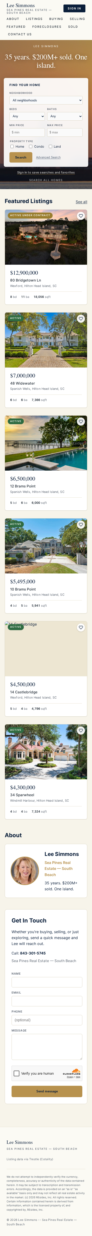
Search (21, 157)
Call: (29, 953)
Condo (39, 146)
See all (81, 202)
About (13, 19)
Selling (77, 19)
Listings (34, 19)
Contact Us (20, 34)
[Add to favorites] (81, 216)
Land (57, 146)
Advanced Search (48, 157)
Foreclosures (47, 26)
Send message (47, 1091)
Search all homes (46, 180)
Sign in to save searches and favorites (46, 172)
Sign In (74, 8)
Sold (73, 26)
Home (20, 146)
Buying (56, 19)
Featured (16, 26)
